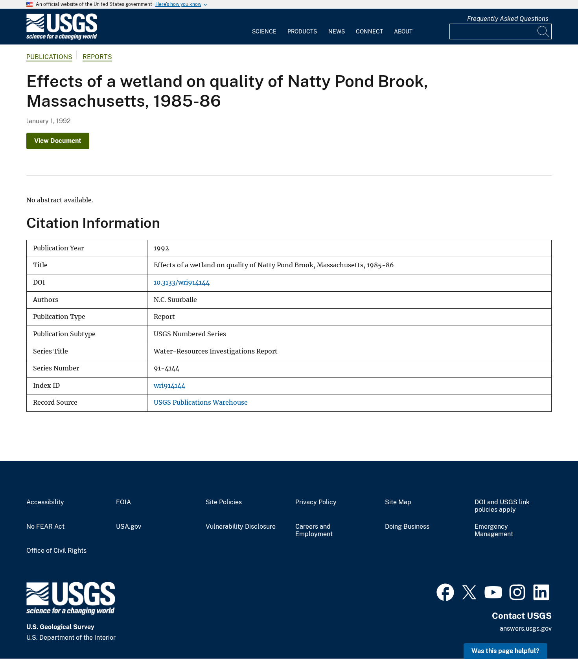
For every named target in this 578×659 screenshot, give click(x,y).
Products (302, 31)
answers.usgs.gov (526, 628)
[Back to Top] (549, 630)
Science (264, 31)
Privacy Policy (316, 502)
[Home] (61, 38)
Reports (97, 57)
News (336, 31)
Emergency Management (494, 530)
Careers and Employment (314, 530)
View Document (57, 140)
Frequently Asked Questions (508, 18)
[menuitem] (264, 26)
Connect (369, 31)
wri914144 (169, 385)
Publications (49, 57)
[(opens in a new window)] (445, 591)
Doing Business (407, 526)
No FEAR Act (45, 526)
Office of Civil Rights (56, 550)
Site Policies (224, 502)
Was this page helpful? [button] (505, 651)
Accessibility (45, 502)
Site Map (398, 502)
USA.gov (128, 526)
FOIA (123, 502)
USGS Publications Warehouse (201, 402)
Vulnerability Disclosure (241, 526)
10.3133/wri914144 (182, 282)
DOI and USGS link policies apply (502, 506)
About (403, 31)
